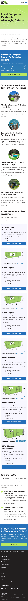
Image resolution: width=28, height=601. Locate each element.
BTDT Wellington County (6, 551)
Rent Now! (14, 544)
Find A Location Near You (7, 561)
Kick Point (3, 596)
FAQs (2, 579)
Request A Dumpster (6, 559)
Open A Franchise (5, 564)
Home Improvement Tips (7, 581)
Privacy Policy (4, 593)
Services (3, 576)
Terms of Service (4, 599)
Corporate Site (4, 567)
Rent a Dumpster (14, 74)
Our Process (4, 573)
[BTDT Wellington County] (9, 2)
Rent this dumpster (14, 243)
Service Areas (15, 551)
